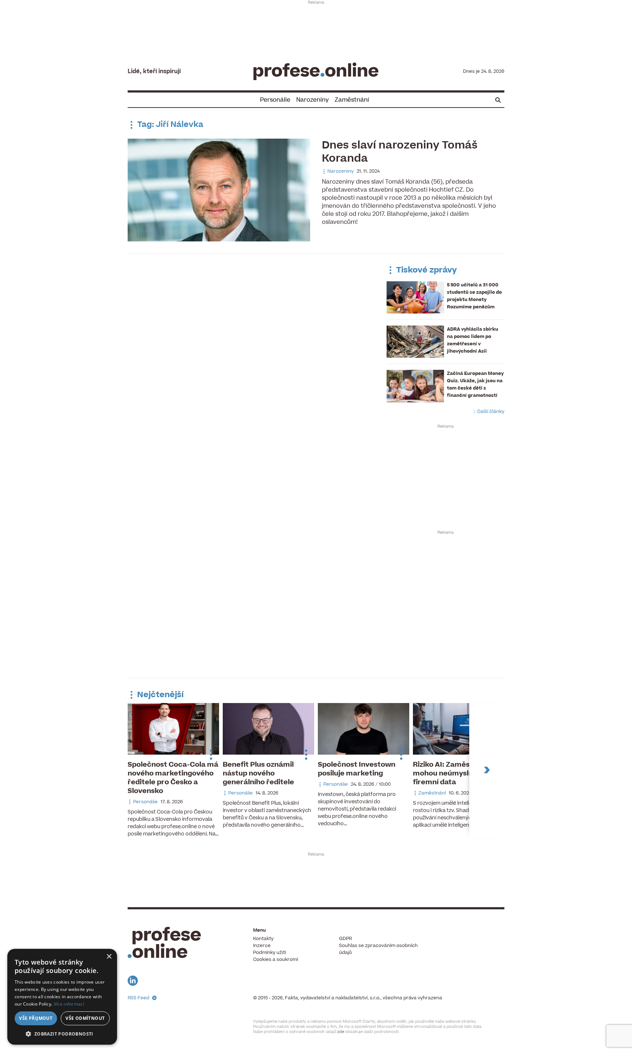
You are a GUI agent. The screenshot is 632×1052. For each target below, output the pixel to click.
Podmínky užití (269, 952)
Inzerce (262, 945)
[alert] (62, 997)
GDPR (345, 938)
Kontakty (263, 938)
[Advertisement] (316, 28)
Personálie (275, 100)
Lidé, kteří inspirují (154, 71)
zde (340, 1031)
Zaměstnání (352, 100)
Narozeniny (312, 100)
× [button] (109, 956)
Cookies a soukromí (275, 959)
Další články (490, 411)
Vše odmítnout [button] (85, 1018)
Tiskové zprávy (425, 270)
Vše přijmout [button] (35, 1018)
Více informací (69, 1004)
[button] (62, 1033)
